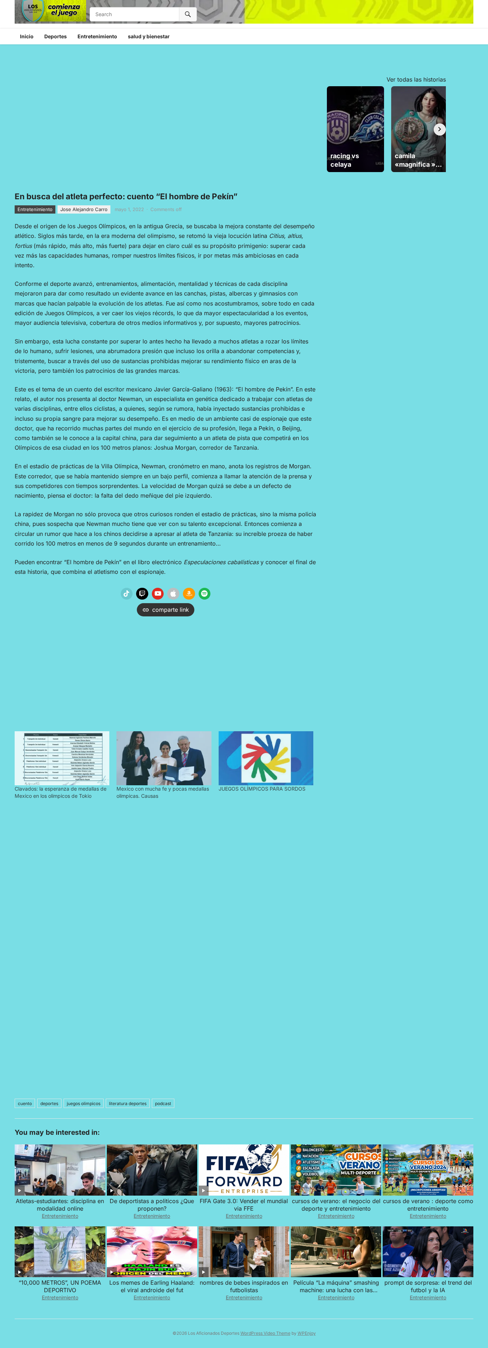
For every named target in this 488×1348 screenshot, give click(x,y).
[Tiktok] (127, 594)
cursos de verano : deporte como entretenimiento (428, 1204)
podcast (163, 1103)
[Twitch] (142, 594)
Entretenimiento (97, 36)
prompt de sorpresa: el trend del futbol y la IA (428, 1286)
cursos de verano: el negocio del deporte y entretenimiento (336, 1204)
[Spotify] (205, 594)
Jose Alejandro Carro (84, 209)
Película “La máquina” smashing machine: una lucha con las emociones (336, 1290)
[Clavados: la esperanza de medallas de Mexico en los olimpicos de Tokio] (62, 758)
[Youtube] (158, 594)
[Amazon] (189, 594)
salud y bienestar (149, 36)
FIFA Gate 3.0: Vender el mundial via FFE (244, 1204)
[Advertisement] (165, 672)
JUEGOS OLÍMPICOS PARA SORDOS (262, 789)
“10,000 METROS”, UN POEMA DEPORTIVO (60, 1286)
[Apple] (173, 594)
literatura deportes (127, 1103)
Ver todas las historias (416, 79)
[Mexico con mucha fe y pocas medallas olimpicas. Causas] (163, 758)
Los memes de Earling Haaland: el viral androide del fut (152, 1286)
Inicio (27, 36)
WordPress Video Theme (265, 1333)
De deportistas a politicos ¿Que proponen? (152, 1204)
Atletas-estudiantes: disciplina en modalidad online (60, 1204)
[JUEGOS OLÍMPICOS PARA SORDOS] (266, 758)
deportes (49, 1103)
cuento (25, 1103)
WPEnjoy (307, 1333)
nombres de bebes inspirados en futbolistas (244, 1286)
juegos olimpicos (83, 1103)
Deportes (55, 36)
